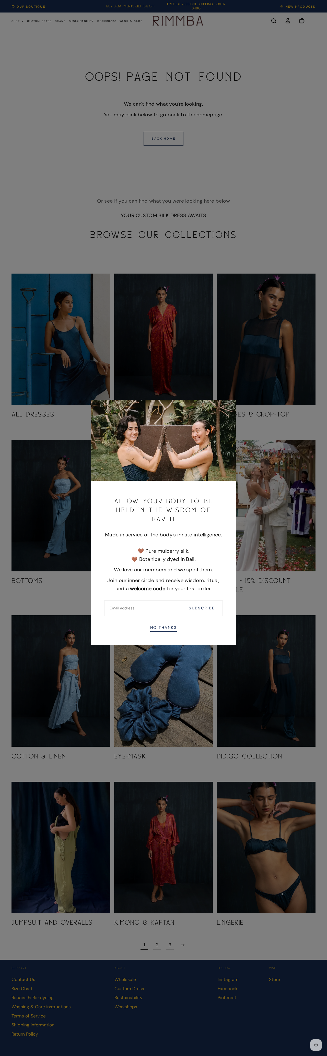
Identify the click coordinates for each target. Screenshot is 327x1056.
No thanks (163, 627)
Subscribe (202, 608)
